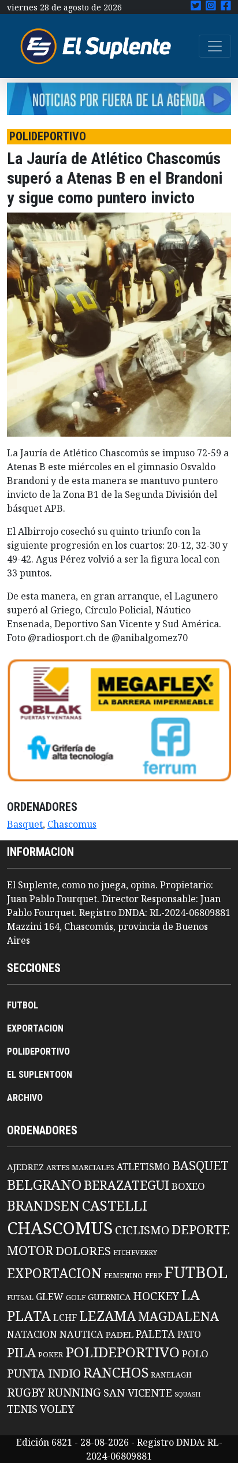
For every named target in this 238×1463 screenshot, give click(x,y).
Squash (187, 1394)
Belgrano (44, 1184)
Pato (189, 1334)
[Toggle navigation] (215, 46)
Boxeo (188, 1186)
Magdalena (178, 1316)
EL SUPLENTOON (39, 1074)
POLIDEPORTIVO (38, 1051)
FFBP (153, 1275)
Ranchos (115, 1372)
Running (74, 1392)
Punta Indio (44, 1373)
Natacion (32, 1334)
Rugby (26, 1392)
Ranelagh (171, 1375)
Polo (195, 1353)
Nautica (81, 1334)
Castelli (114, 1205)
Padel (119, 1334)
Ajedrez (25, 1166)
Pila (21, 1352)
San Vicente (137, 1392)
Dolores (83, 1251)
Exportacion (54, 1273)
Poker (50, 1355)
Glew (50, 1296)
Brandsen (43, 1205)
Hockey (156, 1296)
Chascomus (71, 824)
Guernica (109, 1296)
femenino (123, 1275)
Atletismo (143, 1166)
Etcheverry (135, 1252)
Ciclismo (142, 1230)
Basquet (25, 824)
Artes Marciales (80, 1167)
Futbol (196, 1272)
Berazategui (126, 1185)
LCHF (65, 1317)
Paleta (155, 1334)
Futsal (20, 1297)
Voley (57, 1408)
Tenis (22, 1408)
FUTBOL (22, 1005)
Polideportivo (122, 1351)
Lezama (107, 1315)
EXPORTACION (35, 1028)
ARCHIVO (25, 1097)
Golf (75, 1297)
